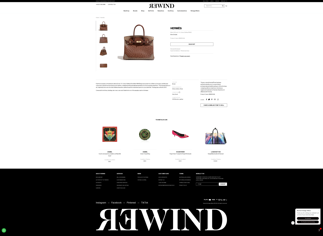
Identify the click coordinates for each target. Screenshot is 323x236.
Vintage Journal (142, 179)
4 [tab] (97, 52)
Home (97, 17)
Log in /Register (162, 177)
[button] (319, 230)
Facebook (116, 203)
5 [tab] (97, 62)
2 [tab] (97, 32)
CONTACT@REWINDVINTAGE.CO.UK (166, 185)
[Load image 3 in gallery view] (103, 51)
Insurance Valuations (123, 185)
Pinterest (131, 203)
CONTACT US (111, 4)
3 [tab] (97, 42)
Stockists (98, 182)
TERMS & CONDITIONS (184, 182)
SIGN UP (217, 1)
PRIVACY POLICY (183, 185)
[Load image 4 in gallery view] (103, 64)
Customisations (121, 179)
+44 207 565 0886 (100, 4)
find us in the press (143, 177)
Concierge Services (122, 182)
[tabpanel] (103, 26)
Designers (98, 185)
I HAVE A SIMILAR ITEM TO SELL (214, 105)
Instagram (101, 203)
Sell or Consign (121, 177)
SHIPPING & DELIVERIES (185, 177)
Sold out (192, 44)
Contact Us (161, 179)
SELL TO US (205, 1)
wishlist (223, 1)
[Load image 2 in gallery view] (103, 39)
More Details (173, 34)
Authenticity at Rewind (102, 179)
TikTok (144, 203)
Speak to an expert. (185, 56)
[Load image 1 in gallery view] (103, 26)
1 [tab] (97, 21)
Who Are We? (99, 177)
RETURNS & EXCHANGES (185, 179)
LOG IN (211, 1)
